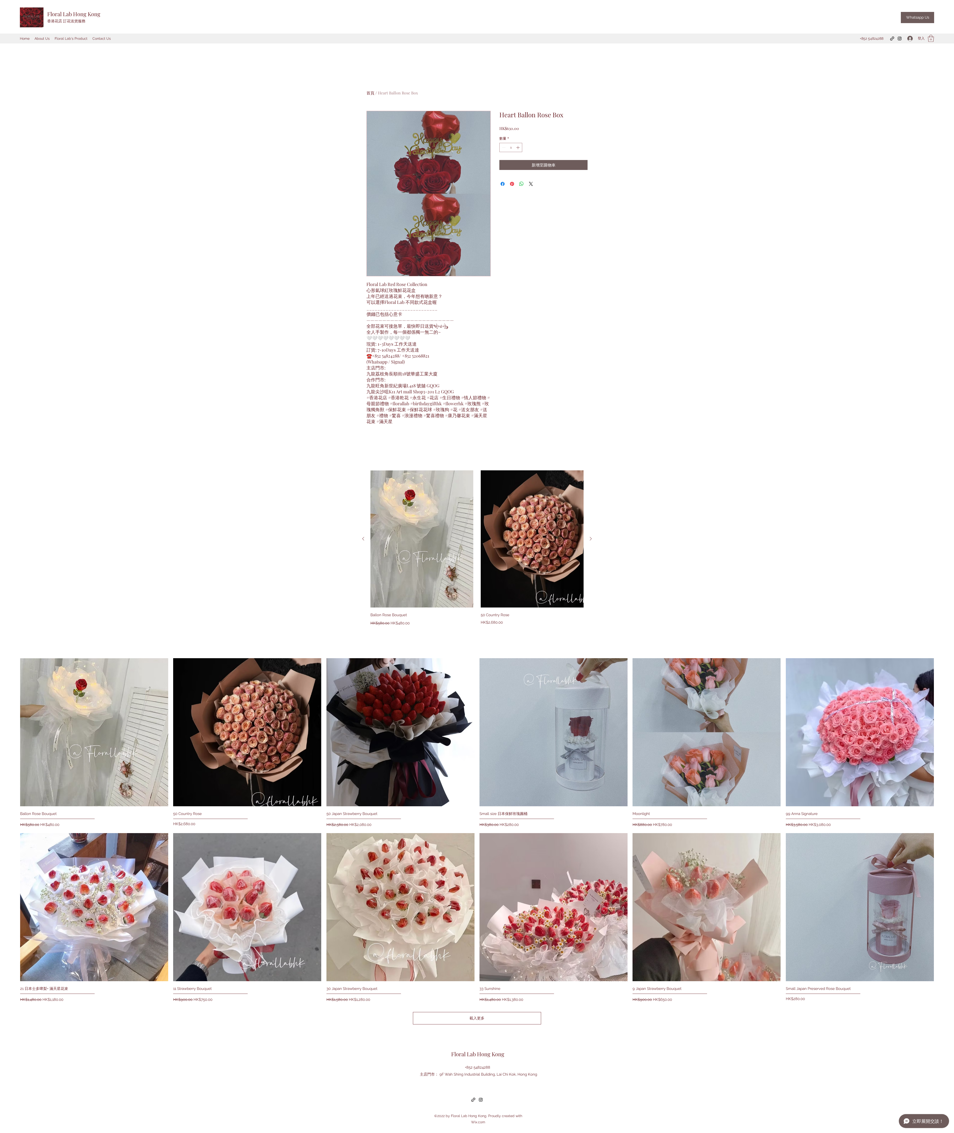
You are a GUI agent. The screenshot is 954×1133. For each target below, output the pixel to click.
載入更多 (477, 1018)
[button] (931, 38)
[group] (477, 548)
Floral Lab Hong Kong (73, 14)
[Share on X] (531, 184)
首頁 (370, 92)
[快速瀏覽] (421, 538)
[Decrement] (503, 147)
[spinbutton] (510, 147)
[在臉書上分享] (503, 184)
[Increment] (518, 147)
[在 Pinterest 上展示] (512, 184)
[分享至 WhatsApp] (521, 184)
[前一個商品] (363, 539)
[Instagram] (899, 38)
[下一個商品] (591, 539)
